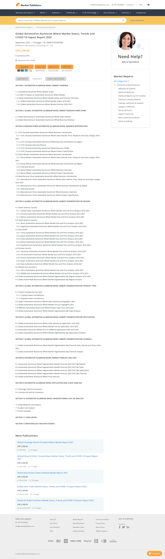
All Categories (121, 81)
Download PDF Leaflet (26, 60)
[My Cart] (148, 4)
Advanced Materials (126, 92)
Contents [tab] (37, 79)
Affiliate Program (101, 531)
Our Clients (53, 523)
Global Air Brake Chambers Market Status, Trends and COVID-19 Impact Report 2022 (55, 500)
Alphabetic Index (78, 527)
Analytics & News (78, 531)
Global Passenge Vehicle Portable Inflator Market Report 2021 (45, 442)
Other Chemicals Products (128, 117)
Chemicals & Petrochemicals (128, 85)
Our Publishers (55, 527)
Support (155, 553)
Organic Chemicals (125, 114)
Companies (141, 12)
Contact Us (130, 5)
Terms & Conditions (102, 519)
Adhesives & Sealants (127, 88)
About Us (53, 519)
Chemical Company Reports (129, 99)
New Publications (78, 523)
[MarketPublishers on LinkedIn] (128, 527)
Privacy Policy (100, 523)
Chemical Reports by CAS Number (132, 96)
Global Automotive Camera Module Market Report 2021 (42, 472)
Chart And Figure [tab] (55, 79)
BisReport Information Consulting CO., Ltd (34, 45)
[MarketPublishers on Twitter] (123, 527)
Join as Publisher (126, 519)
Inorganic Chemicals (126, 107)
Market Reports (78, 519)
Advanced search (137, 20)
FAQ (140, 5)
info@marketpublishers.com (99, 5)
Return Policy (100, 527)
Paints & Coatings (125, 121)
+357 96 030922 (119, 5)
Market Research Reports (24, 27)
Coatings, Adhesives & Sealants (130, 103)
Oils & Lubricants (125, 110)
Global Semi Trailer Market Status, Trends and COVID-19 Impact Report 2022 (51, 486)
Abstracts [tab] (22, 79)
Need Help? (67, 67)
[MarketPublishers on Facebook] (120, 527)
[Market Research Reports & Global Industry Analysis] (28, 4)
